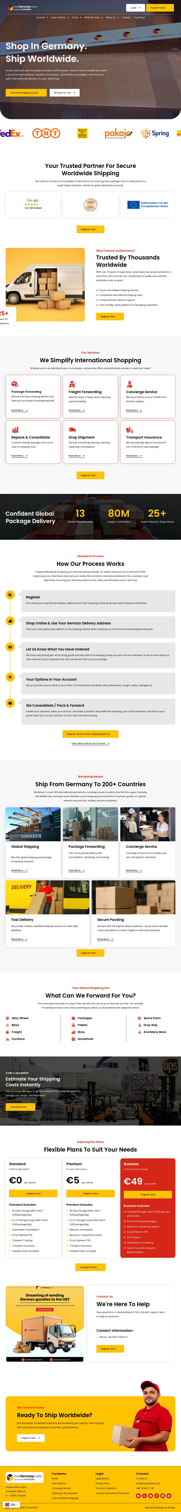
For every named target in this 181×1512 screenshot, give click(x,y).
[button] (33, 204)
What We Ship (92, 17)
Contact (126, 17)
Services (40, 17)
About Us (111, 17)
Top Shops (139, 17)
